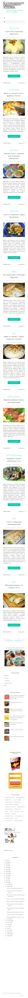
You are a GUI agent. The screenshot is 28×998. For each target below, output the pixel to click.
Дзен (5, 685)
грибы (11, 811)
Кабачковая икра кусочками (16, 702)
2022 (7, 865)
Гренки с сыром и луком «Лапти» (17, 736)
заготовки (16, 811)
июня (8, 926)
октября (9, 918)
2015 (7, 878)
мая (8, 928)
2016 (7, 877)
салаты (14, 518)
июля (8, 924)
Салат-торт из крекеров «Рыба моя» (14, 888)
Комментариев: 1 (7, 82)
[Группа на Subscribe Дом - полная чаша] (9, 842)
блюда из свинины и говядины (14, 455)
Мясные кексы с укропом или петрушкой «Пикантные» (14, 156)
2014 (7, 880)
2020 (7, 869)
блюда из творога (21, 806)
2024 (7, 862)
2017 (7, 875)
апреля (8, 930)
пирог (16, 818)
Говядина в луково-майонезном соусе (15, 912)
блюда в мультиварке (9, 797)
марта (8, 931)
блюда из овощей (17, 799)
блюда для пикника (20, 797)
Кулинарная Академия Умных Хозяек (13, 5)
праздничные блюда (18, 820)
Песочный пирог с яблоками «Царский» (15, 901)
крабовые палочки (9, 816)
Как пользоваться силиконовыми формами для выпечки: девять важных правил (17, 697)
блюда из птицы (8, 802)
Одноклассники (7, 683)
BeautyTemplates (16, 993)
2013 (7, 882)
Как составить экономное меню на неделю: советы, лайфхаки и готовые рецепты (17, 717)
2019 (7, 871)
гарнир (6, 811)
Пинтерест (6, 678)
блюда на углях (17, 809)
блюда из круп (8, 799)
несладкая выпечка (14, 89)
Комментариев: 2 (7, 264)
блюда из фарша (14, 150)
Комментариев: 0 (7, 204)
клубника (14, 813)
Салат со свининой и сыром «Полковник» (16, 898)
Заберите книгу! (15, 783)
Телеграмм (6, 680)
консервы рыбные (14, 28)
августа (8, 922)
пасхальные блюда (9, 818)
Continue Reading (14, 136)
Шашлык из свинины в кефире (16, 729)
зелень (14, 333)
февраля (9, 933)
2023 (7, 864)
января (8, 935)
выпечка (14, 271)
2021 (7, 867)
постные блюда (8, 820)
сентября (9, 920)
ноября (8, 886)
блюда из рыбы (17, 802)
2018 (7, 873)
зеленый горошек (14, 211)
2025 (7, 860)
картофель (7, 813)
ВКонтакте (6, 675)
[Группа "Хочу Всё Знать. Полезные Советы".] (12, 832)
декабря (9, 884)
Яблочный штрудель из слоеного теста (15, 917)
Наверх (22, 995)
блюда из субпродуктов (14, 396)
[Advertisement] (15, 962)
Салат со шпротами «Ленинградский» (15, 914)
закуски (22, 811)
